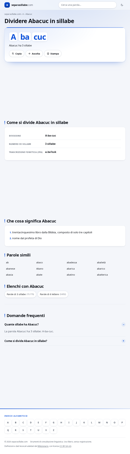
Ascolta (36, 53)
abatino (71, 274)
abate (39, 274)
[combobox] (87, 4)
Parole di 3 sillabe (20, 294)
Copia (18, 53)
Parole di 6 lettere (53, 294)
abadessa (72, 262)
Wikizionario (43, 446)
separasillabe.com (12, 14)
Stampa (54, 53)
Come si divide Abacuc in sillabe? (25, 341)
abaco (39, 262)
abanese (10, 268)
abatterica (102, 274)
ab (7, 262)
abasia (9, 274)
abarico (101, 268)
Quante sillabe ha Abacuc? (21, 324)
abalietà (101, 262)
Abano (39, 268)
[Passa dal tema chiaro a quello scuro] (122, 4)
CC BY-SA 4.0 (65, 446)
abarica (71, 268)
